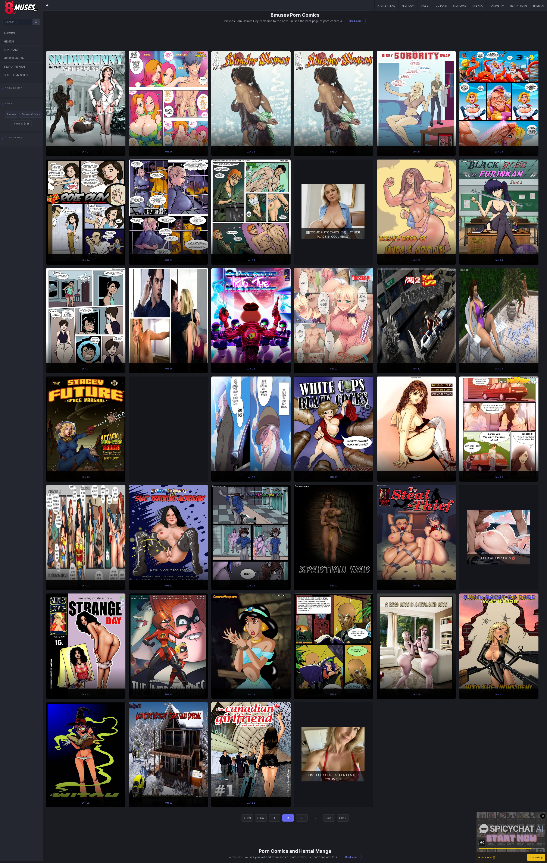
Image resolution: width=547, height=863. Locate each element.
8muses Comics (31, 114)
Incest (425, 5)
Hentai (9, 41)
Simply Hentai (14, 66)
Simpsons (459, 5)
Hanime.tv (497, 5)
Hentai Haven (14, 58)
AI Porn (9, 33)
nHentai (478, 5)
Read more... (356, 20)
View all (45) (21, 123)
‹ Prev (260, 817)
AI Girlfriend (387, 5)
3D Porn (441, 5)
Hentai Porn (518, 5)
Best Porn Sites (16, 75)
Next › (329, 817)
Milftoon (408, 5)
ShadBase (11, 49)
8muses (11, 114)
